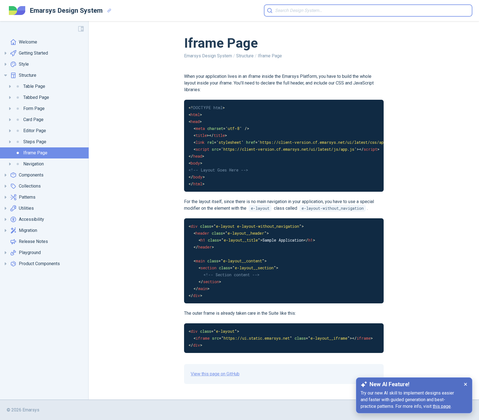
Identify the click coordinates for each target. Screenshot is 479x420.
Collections (30, 186)
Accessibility (31, 219)
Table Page (34, 86)
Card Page (33, 119)
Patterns (27, 197)
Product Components (39, 263)
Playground (30, 252)
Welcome (28, 42)
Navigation (33, 164)
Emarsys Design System (208, 55)
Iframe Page (35, 152)
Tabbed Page (36, 97)
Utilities (26, 208)
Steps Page (34, 141)
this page (442, 406)
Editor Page (34, 130)
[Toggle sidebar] (80, 28)
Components (31, 175)
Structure (27, 75)
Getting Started (33, 53)
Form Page (34, 108)
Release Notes (33, 241)
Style (24, 64)
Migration (28, 230)
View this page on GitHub (215, 374)
